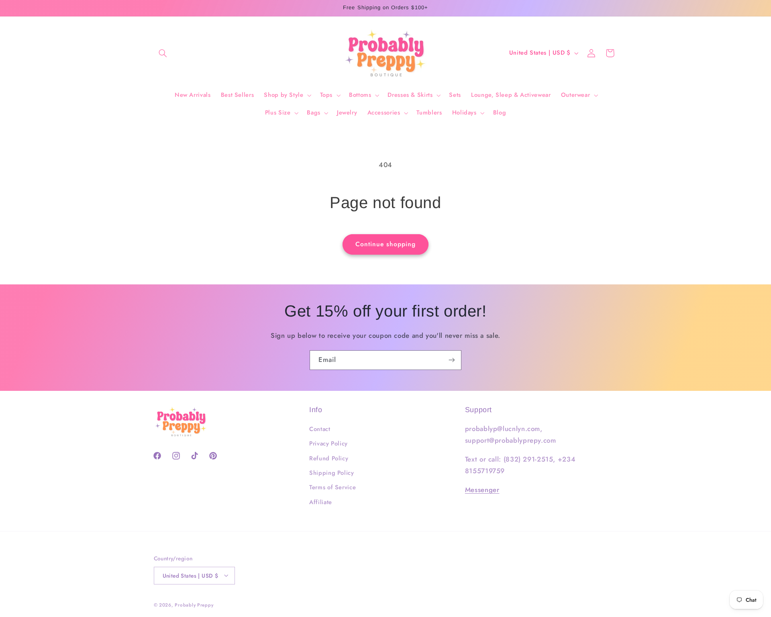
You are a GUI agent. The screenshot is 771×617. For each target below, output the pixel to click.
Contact (319, 429)
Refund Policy (328, 458)
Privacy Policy (328, 443)
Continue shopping (385, 244)
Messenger (482, 489)
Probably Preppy (194, 604)
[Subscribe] (452, 360)
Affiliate (320, 502)
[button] (163, 53)
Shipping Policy (331, 472)
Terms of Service (332, 487)
